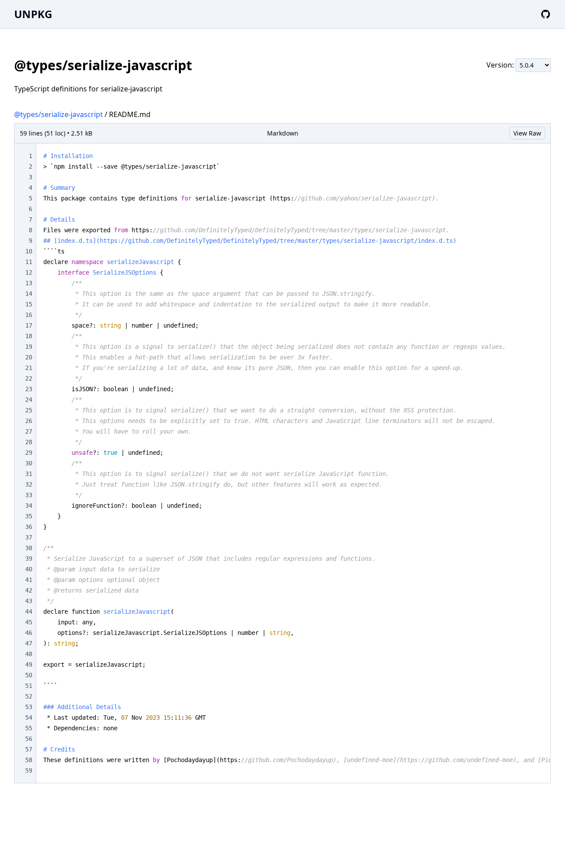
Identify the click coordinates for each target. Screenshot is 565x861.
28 (28, 442)
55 (28, 728)
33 (28, 494)
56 (28, 738)
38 (28, 547)
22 (28, 378)
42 (28, 590)
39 (28, 558)
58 (28, 759)
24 (28, 399)
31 (28, 473)
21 (28, 367)
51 (28, 685)
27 (28, 431)
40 (28, 569)
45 (28, 622)
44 (28, 611)
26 (28, 420)
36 (28, 526)
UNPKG (33, 14)
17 (28, 325)
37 (28, 537)
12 (28, 272)
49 (28, 664)
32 (28, 484)
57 (28, 749)
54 (28, 717)
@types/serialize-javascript (58, 114)
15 (28, 304)
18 (28, 336)
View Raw (527, 133)
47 (28, 643)
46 (28, 632)
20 (28, 357)
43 (28, 600)
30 (28, 463)
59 (28, 770)
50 (28, 675)
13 (28, 283)
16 (28, 314)
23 (28, 389)
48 (28, 653)
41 (28, 579)
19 (28, 346)
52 (28, 696)
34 (28, 505)
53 (28, 706)
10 (28, 251)
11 (28, 261)
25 (28, 410)
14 (28, 293)
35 (28, 516)
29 (28, 452)
